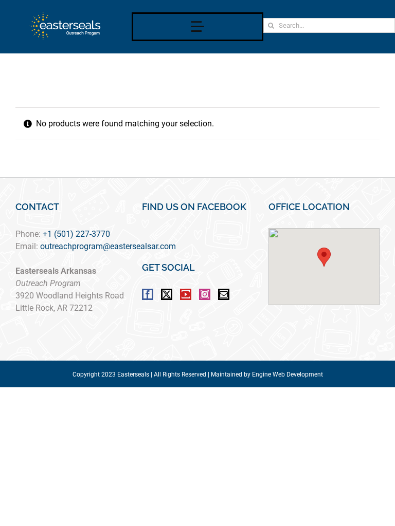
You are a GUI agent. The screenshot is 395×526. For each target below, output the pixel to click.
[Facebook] (147, 294)
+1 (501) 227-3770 (76, 234)
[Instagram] (204, 294)
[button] (324, 257)
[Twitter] (166, 294)
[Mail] (223, 294)
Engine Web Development (287, 374)
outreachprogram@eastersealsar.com (108, 246)
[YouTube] (185, 294)
